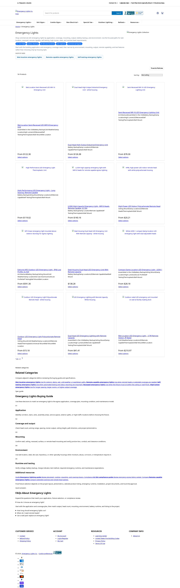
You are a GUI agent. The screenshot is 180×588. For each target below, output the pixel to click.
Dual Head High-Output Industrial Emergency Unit (88, 145)
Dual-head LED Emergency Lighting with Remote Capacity (87, 337)
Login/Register (62, 538)
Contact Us (112, 3)
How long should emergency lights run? (31, 510)
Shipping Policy (25, 541)
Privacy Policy (100, 541)
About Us (136, 536)
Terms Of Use (100, 543)
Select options (23, 157)
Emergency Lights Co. (29, 553)
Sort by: (136, 75)
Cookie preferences (46, 553)
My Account (61, 536)
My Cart (60, 541)
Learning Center (101, 536)
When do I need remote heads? (28, 513)
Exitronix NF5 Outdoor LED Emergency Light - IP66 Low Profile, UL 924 (39, 271)
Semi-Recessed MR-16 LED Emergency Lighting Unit (138, 112)
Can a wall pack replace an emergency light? (33, 515)
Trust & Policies (157, 68)
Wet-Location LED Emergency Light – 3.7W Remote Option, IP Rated (138, 337)
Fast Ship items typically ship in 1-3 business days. (148, 3)
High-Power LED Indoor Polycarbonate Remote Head (139, 206)
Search (118, 13)
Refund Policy (25, 538)
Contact (22, 536)
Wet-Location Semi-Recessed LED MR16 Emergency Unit (38, 126)
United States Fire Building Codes (107, 538)
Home (17, 27)
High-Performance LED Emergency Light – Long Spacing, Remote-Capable (36, 191)
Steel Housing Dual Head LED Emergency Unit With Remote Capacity (88, 271)
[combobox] (83, 13)
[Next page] (22, 359)
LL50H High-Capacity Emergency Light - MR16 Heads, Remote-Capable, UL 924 (89, 207)
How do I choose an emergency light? (30, 502)
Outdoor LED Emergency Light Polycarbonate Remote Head (39, 337)
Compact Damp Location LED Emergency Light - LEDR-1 (140, 270)
